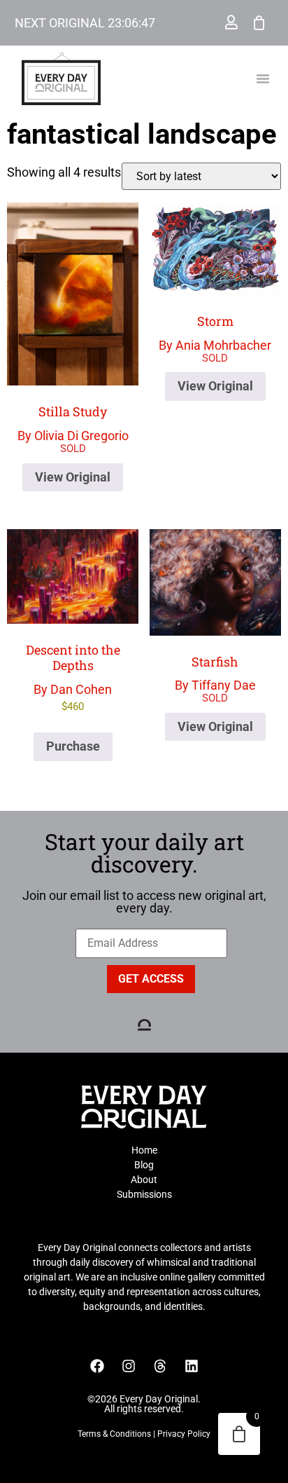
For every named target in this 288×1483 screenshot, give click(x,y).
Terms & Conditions (114, 1434)
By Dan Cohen (73, 676)
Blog (144, 1164)
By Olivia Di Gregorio (73, 423)
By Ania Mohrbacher (215, 333)
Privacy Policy (183, 1434)
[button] (262, 78)
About (144, 1179)
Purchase (73, 746)
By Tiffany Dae (215, 673)
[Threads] (160, 1366)
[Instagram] (129, 1366)
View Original (72, 477)
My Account (231, 22)
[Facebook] (97, 1366)
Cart (259, 22)
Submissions (144, 1194)
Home (144, 1150)
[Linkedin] (192, 1366)
